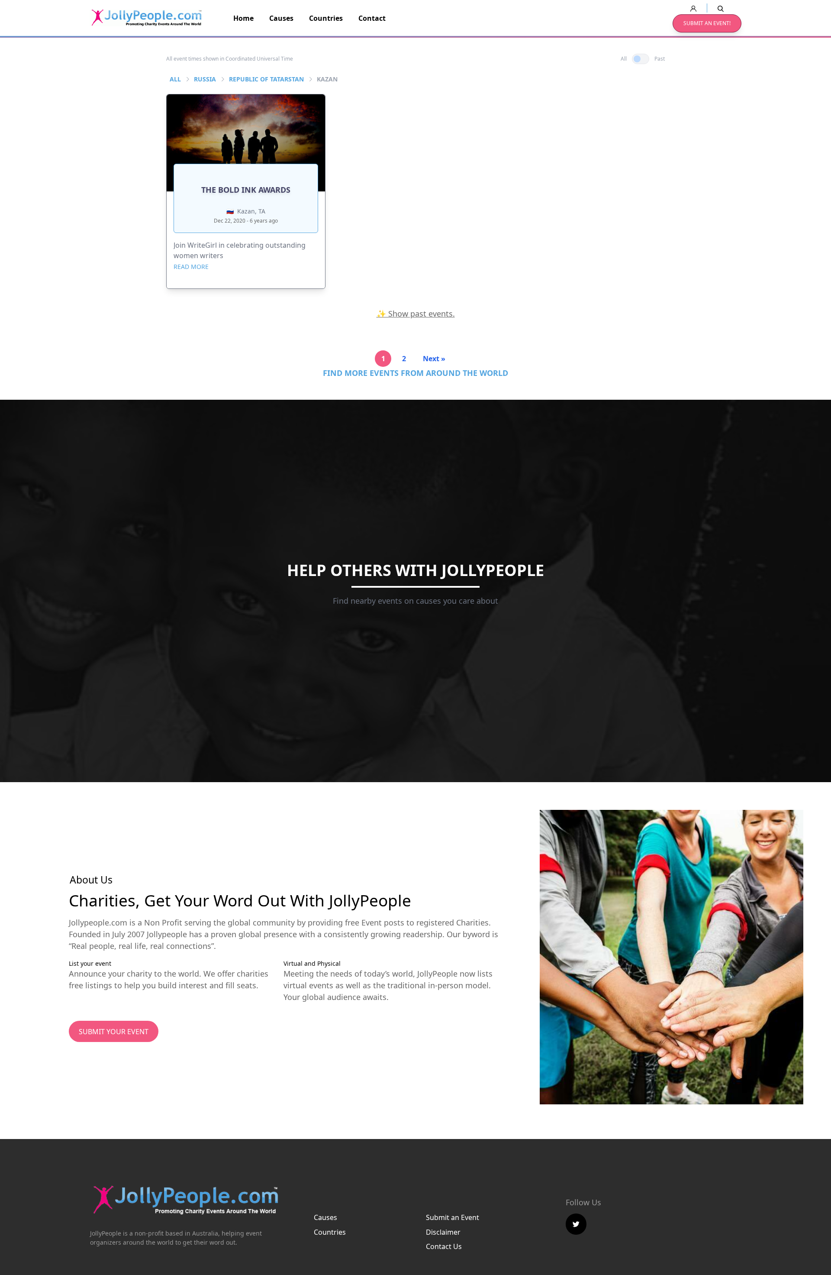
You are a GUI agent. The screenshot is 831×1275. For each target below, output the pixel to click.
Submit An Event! (707, 23)
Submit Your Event (113, 1031)
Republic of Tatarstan (266, 79)
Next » (434, 358)
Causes (281, 18)
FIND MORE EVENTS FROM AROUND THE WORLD (415, 373)
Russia (205, 79)
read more (191, 266)
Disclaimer (443, 1232)
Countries (326, 18)
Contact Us (444, 1246)
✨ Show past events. (416, 313)
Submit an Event (452, 1217)
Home (243, 18)
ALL (175, 79)
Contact (372, 18)
